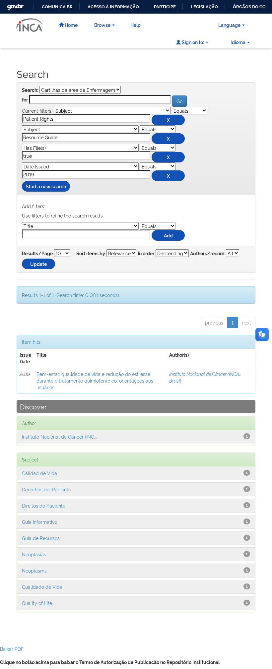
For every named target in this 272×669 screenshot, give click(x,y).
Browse (102, 25)
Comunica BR (57, 6)
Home (71, 25)
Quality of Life (37, 603)
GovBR (14, 5)
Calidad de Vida (39, 473)
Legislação (204, 6)
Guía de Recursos (41, 538)
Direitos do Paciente (43, 505)
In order (146, 253)
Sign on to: (192, 42)
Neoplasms (34, 570)
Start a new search (46, 186)
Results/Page (37, 253)
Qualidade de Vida (42, 586)
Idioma (238, 42)
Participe (165, 6)
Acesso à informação (113, 6)
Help (135, 25)
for (25, 99)
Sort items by (90, 253)
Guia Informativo (39, 521)
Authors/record (207, 253)
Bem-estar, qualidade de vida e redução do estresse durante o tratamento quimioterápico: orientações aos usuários (94, 380)
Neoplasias (34, 554)
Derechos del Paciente (46, 489)
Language (229, 25)
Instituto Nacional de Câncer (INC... (59, 436)
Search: (30, 90)
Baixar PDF (12, 648)
